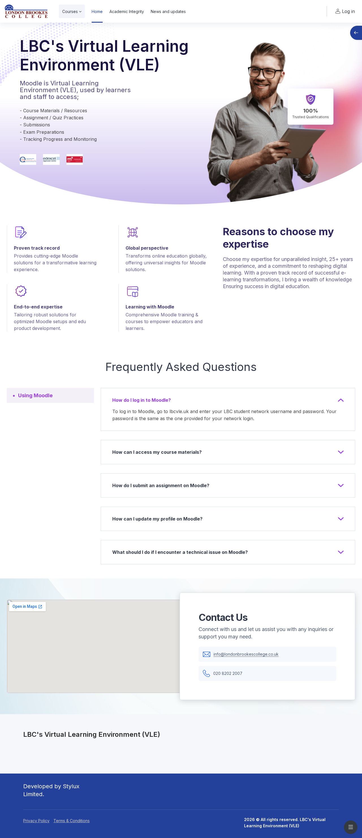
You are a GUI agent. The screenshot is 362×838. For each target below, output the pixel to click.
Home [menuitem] (97, 11)
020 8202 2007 (227, 673)
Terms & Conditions (71, 820)
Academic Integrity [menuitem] (126, 11)
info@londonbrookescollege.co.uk (246, 654)
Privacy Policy (36, 820)
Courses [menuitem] (70, 11)
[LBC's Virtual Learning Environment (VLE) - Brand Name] (26, 11)
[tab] (50, 395)
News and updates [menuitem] (168, 11)
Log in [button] (348, 11)
